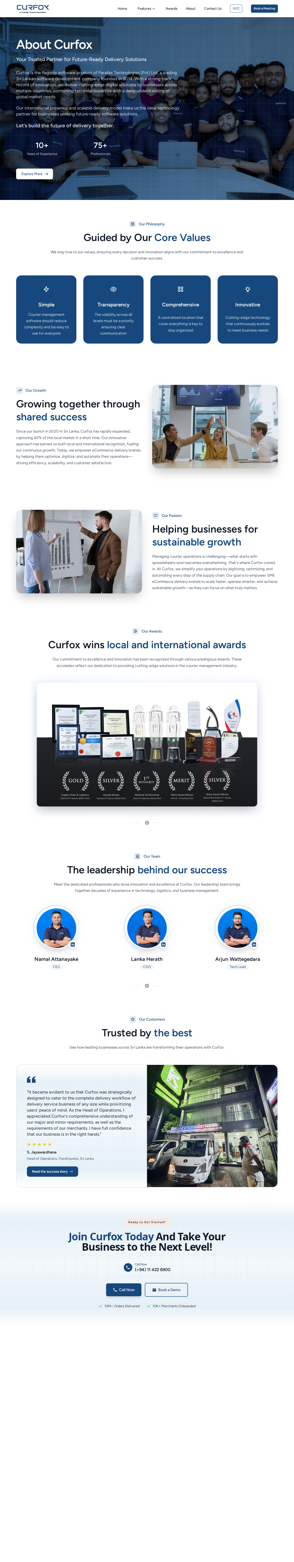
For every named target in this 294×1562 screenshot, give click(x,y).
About (190, 8)
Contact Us (212, 8)
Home (122, 8)
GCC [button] (236, 8)
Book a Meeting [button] (264, 8)
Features (144, 8)
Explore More (32, 174)
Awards (171, 8)
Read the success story (50, 1171)
